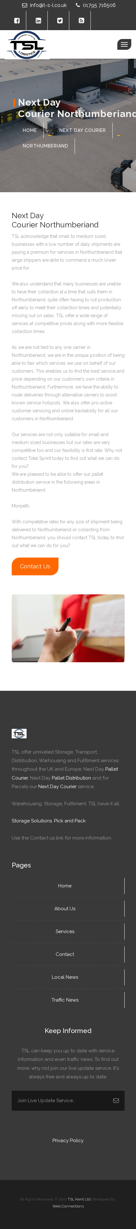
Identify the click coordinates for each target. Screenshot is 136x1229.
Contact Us (35, 566)
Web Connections (68, 1206)
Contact (65, 954)
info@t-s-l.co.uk (48, 5)
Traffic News (66, 1000)
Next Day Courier (82, 130)
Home (30, 130)
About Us (65, 909)
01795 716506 (99, 5)
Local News (65, 977)
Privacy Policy (68, 1140)
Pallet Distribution (71, 778)
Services (66, 931)
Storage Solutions (32, 821)
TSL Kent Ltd (79, 1199)
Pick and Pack (70, 821)
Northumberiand (45, 145)
